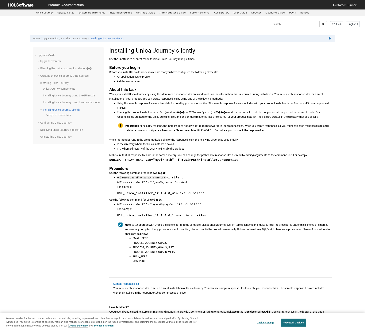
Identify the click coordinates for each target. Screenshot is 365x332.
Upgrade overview (50, 61)
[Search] (323, 24)
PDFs (292, 12)
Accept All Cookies (293, 322)
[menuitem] (45, 12)
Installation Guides (121, 12)
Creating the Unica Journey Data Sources (64, 75)
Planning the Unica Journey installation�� (66, 68)
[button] (36, 55)
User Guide (240, 12)
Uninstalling (56, 136)
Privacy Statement (104, 325)
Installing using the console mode (71, 102)
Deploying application (61, 129)
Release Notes (65, 12)
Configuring (56, 122)
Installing (74, 38)
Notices (304, 12)
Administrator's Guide (172, 12)
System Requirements (92, 12)
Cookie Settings (265, 322)
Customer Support (345, 4)
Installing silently (107, 38)
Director (256, 12)
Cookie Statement (78, 325)
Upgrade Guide (145, 12)
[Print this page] (330, 38)
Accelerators (221, 12)
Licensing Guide (275, 12)
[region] (182, 322)
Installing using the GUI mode (69, 95)
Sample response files (58, 115)
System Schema (199, 12)
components (59, 88)
